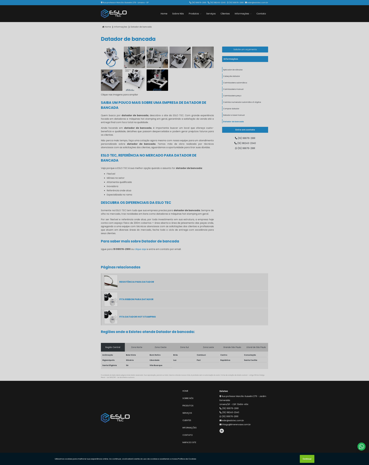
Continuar (307, 459)
